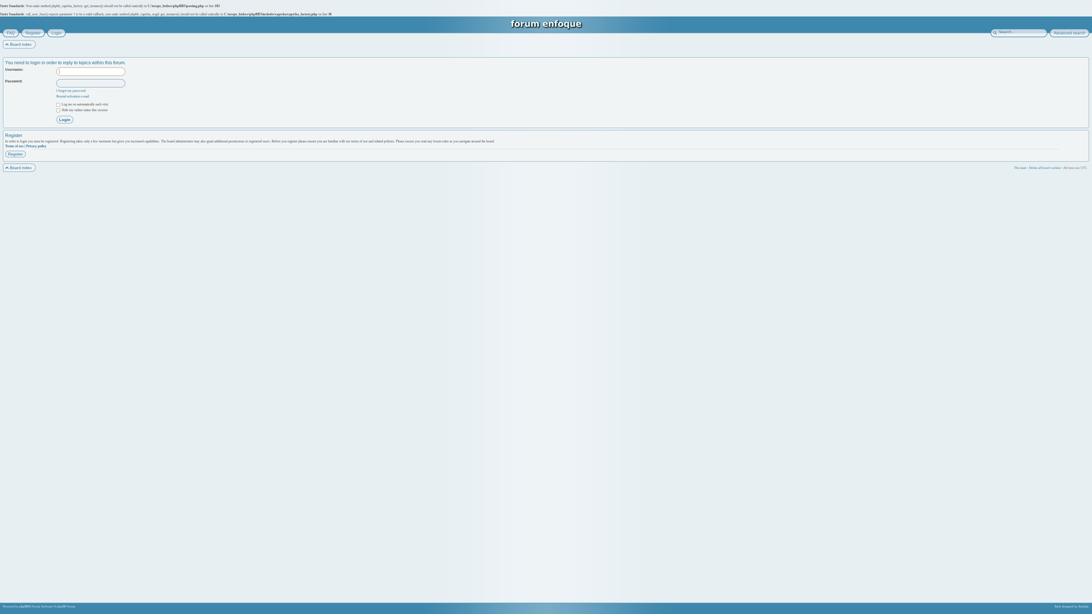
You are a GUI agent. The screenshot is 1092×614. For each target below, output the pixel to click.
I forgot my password (71, 91)
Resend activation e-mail (72, 96)
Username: (14, 70)
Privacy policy (36, 146)
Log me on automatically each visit (84, 104)
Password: (13, 81)
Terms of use (14, 146)
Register (15, 154)
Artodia (1083, 606)
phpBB (23, 606)
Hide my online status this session (84, 110)
